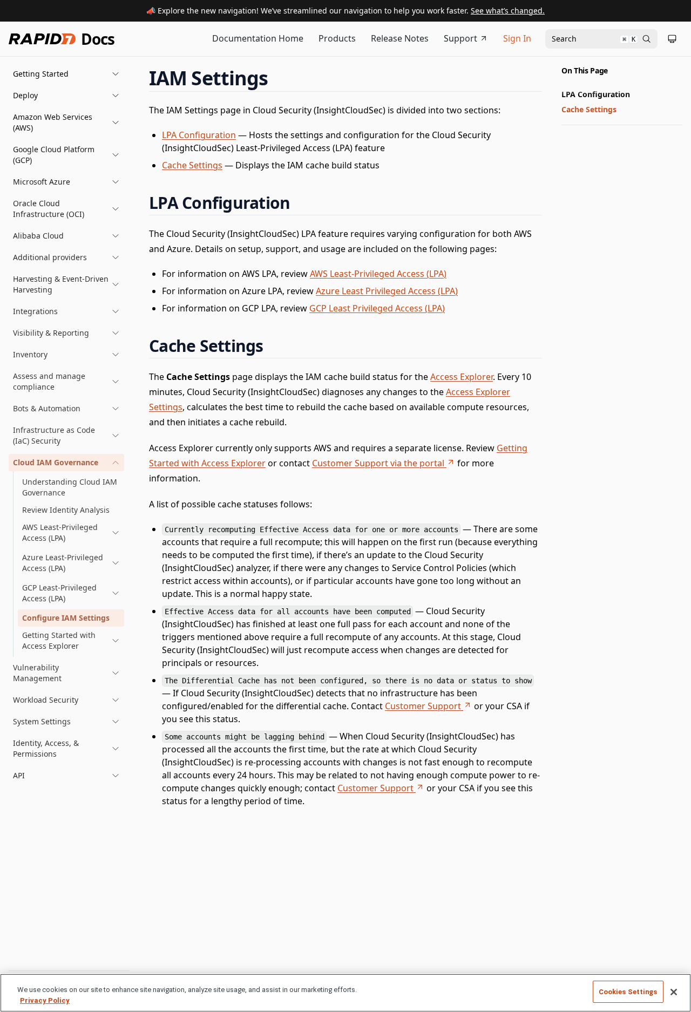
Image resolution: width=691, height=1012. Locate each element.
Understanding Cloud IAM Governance (69, 487)
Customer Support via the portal (378, 463)
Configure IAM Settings (66, 618)
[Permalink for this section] (278, 78)
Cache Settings (192, 165)
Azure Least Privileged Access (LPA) (387, 291)
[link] (71, 533)
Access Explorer (461, 377)
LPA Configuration (199, 135)
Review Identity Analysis (66, 510)
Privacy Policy (45, 1000)
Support (460, 38)
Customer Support (423, 706)
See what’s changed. (508, 10)
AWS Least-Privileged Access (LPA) (378, 274)
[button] (66, 74)
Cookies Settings (628, 992)
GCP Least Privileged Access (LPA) (377, 308)
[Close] (674, 992)
